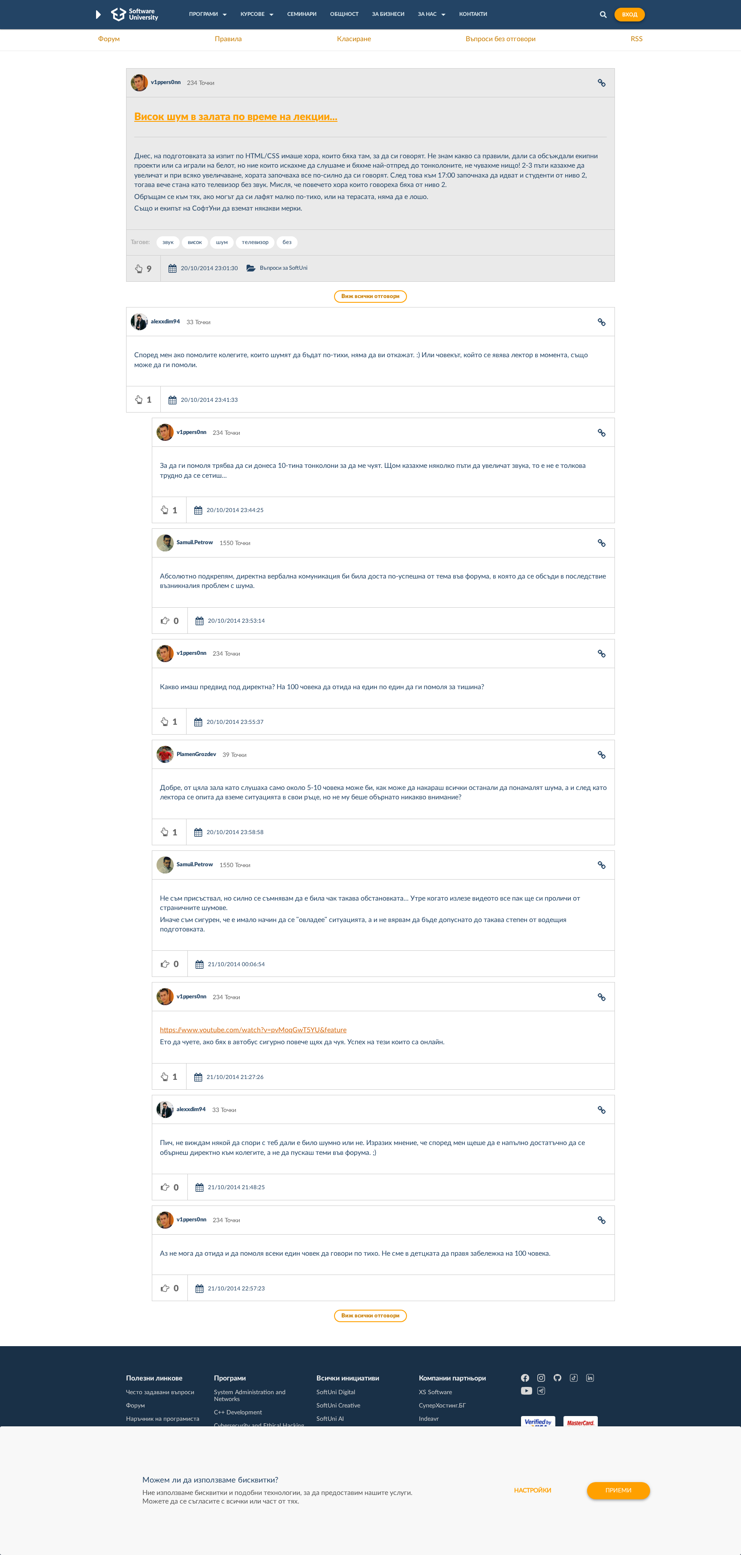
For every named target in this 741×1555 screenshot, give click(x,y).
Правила (228, 39)
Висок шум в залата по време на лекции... (235, 117)
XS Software (435, 1392)
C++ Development (238, 1413)
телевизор (255, 242)
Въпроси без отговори (501, 39)
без (287, 242)
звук (168, 242)
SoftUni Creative (338, 1406)
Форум (109, 39)
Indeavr (429, 1419)
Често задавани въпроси (160, 1392)
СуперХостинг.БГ (442, 1406)
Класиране (354, 39)
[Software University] (134, 14)
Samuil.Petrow (195, 542)
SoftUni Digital (335, 1392)
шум (222, 242)
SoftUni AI (330, 1419)
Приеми (618, 1491)
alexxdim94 (165, 322)
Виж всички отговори (370, 296)
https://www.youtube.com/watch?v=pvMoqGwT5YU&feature (253, 1030)
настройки (532, 1491)
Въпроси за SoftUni (283, 268)
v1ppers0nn (166, 82)
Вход (629, 14)
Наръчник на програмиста (162, 1419)
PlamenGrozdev (196, 754)
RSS (637, 39)
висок (195, 242)
